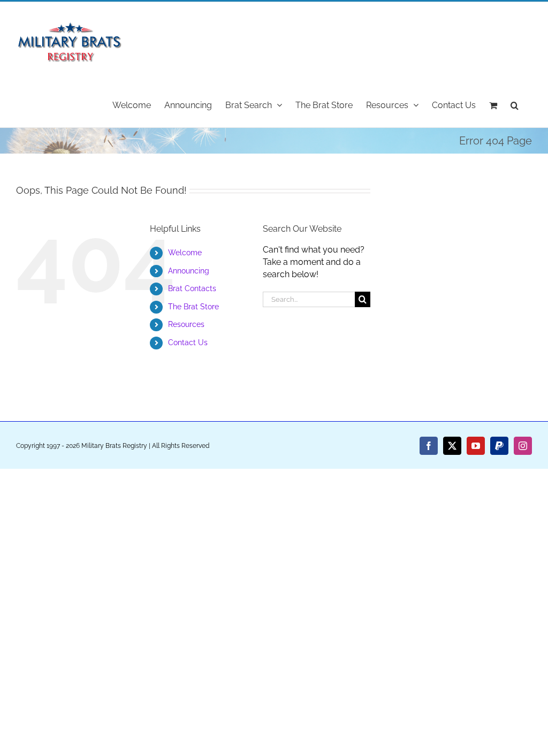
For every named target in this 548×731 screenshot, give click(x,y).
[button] (515, 104)
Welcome (185, 252)
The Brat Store (193, 306)
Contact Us (188, 342)
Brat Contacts (192, 288)
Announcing (188, 270)
